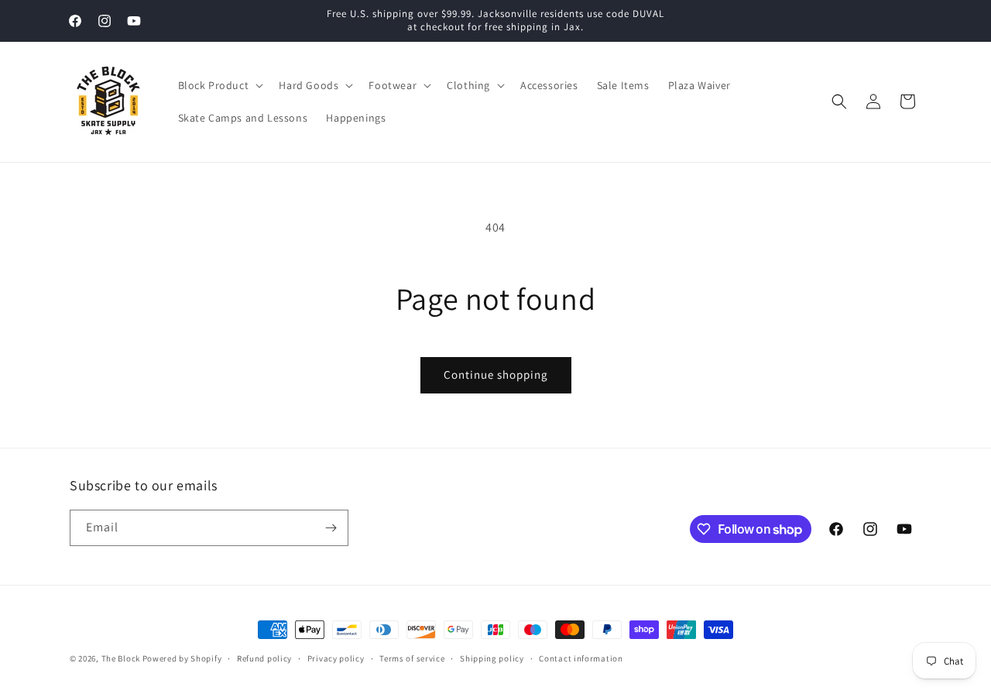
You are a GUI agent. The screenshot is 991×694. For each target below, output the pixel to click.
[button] (219, 85)
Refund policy (264, 658)
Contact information (580, 658)
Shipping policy (492, 658)
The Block (120, 658)
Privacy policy (336, 658)
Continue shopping (496, 374)
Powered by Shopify (182, 658)
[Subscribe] (331, 528)
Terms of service (411, 658)
